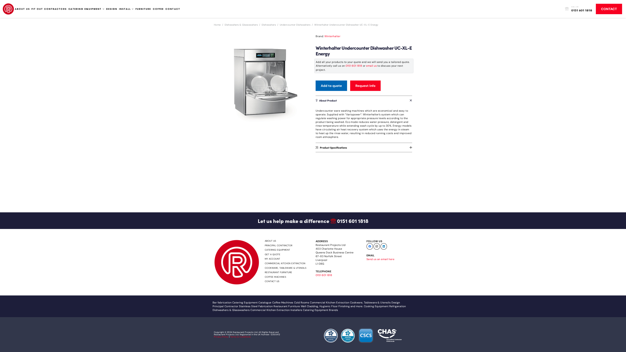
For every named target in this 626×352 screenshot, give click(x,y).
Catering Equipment (277, 249)
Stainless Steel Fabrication (256, 306)
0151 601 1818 (354, 65)
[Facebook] (369, 246)
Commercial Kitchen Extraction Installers (276, 310)
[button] (305, 37)
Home (217, 24)
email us (371, 65)
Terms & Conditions (240, 336)
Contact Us (272, 281)
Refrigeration (397, 306)
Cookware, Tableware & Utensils (285, 267)
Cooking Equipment (376, 306)
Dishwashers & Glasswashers (241, 24)
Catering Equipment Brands (320, 310)
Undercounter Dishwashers (295, 24)
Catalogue (264, 302)
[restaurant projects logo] (8, 9)
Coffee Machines (275, 276)
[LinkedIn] (383, 246)
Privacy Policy (221, 336)
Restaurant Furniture (278, 272)
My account (272, 258)
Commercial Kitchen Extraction (285, 263)
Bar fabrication (222, 302)
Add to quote (331, 86)
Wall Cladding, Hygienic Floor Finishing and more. (332, 306)
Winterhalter (332, 36)
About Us (270, 240)
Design (395, 302)
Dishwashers (269, 24)
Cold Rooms (301, 302)
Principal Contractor (278, 245)
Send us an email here (380, 259)
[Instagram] (376, 246)
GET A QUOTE (272, 254)
